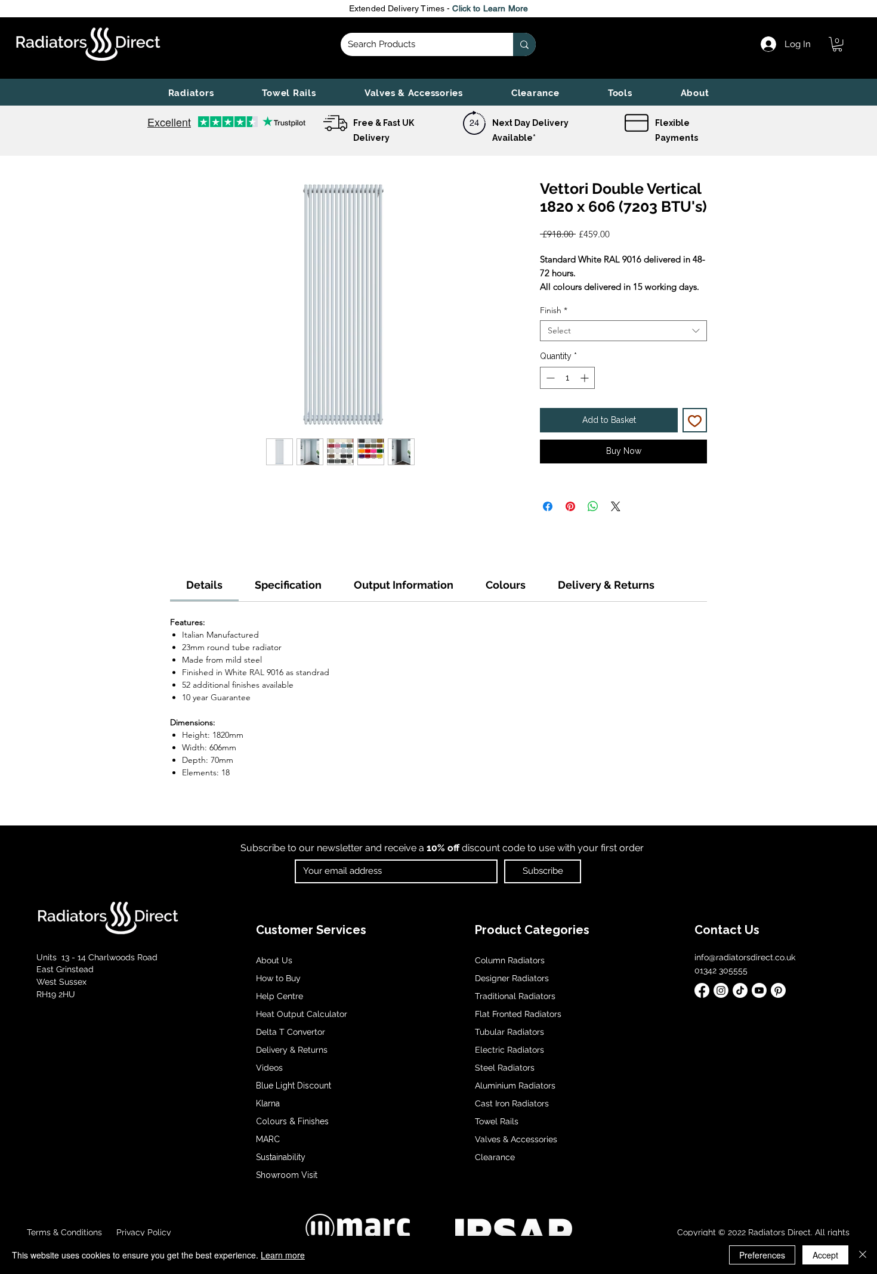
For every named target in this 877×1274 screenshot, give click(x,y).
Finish (553, 310)
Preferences (762, 1255)
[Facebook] (701, 990)
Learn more (283, 1255)
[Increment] (585, 377)
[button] (191, 93)
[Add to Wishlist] (695, 420)
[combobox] (623, 330)
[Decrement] (549, 377)
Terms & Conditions (64, 1232)
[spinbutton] (567, 377)
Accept (825, 1255)
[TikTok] (740, 990)
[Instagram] (721, 990)
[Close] (863, 1254)
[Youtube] (759, 990)
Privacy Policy (142, 1232)
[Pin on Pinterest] (570, 506)
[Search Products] (524, 44)
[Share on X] (616, 506)
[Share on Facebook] (548, 506)
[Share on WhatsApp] (593, 506)
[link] (837, 44)
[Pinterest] (778, 990)
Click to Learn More (490, 8)
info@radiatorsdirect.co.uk (744, 957)
